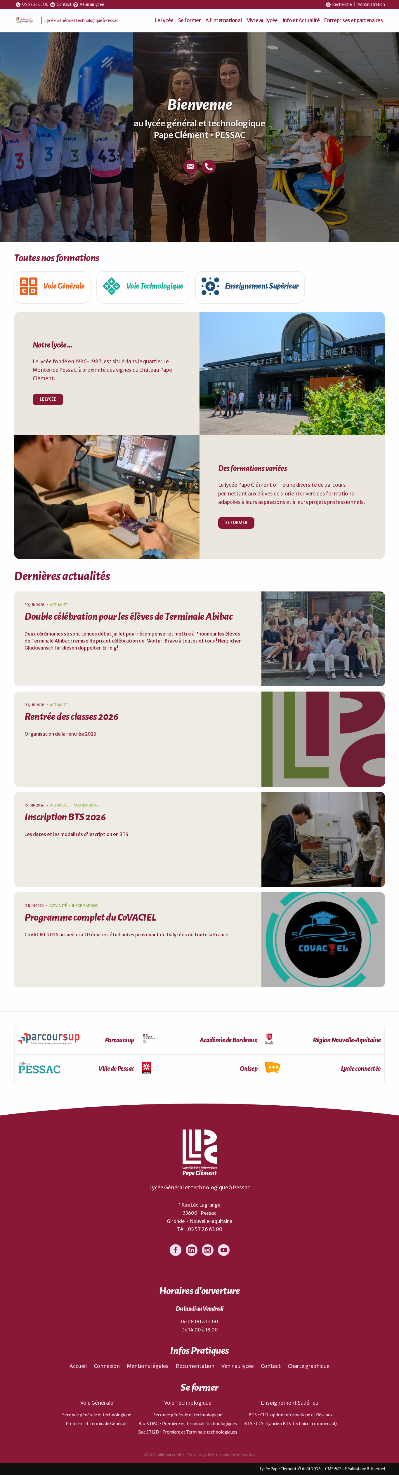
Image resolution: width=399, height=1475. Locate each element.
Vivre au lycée (262, 20)
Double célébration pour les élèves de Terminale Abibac (129, 616)
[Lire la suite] (323, 639)
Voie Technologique (187, 1403)
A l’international (223, 20)
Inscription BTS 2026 (65, 817)
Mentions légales (148, 1366)
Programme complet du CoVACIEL (90, 917)
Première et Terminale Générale (97, 1423)
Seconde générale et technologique (96, 1415)
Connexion (107, 1366)
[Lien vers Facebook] (175, 1250)
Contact (271, 1366)
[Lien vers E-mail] (190, 167)
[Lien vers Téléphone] (209, 167)
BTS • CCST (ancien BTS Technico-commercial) (290, 1423)
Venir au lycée (237, 1366)
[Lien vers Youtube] (224, 1250)
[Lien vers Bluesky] (191, 1250)
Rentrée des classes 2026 (71, 716)
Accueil (78, 1366)
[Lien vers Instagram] (208, 1250)
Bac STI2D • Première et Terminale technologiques (187, 1432)
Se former (189, 20)
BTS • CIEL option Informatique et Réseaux (291, 1415)
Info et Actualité (301, 20)
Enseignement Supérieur (290, 1403)
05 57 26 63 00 (205, 1229)
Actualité (59, 605)
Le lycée (164, 20)
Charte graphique (308, 1366)
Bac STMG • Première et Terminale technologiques (187, 1423)
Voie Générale (96, 1403)
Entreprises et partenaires (353, 20)
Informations (85, 805)
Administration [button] (371, 4)
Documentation (195, 1366)
